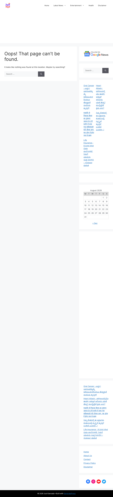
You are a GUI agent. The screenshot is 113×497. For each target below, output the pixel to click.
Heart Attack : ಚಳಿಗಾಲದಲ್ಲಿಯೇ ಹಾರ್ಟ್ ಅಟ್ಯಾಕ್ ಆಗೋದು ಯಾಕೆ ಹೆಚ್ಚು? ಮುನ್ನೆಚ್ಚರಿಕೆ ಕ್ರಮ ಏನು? (100, 96)
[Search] (41, 74)
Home (46, 5)
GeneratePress (70, 493)
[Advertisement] (56, 27)
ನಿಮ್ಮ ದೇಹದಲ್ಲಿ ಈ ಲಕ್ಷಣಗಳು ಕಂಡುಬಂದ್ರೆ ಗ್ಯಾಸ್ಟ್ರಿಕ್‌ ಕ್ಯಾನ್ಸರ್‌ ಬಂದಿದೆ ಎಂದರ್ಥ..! (101, 121)
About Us (88, 456)
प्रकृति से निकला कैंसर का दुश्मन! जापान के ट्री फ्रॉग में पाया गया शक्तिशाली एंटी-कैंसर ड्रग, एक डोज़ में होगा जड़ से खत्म (89, 124)
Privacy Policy (90, 463)
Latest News (58, 5)
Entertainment (75, 5)
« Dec (94, 223)
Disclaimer (102, 5)
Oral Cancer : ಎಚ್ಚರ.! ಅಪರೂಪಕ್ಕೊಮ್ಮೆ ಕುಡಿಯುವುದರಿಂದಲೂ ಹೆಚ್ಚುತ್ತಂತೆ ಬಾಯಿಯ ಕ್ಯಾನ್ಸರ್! (89, 96)
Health (91, 5)
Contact (87, 459)
